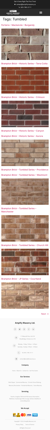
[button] (41, 12)
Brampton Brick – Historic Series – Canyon (22, 130)
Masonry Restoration (14, 385)
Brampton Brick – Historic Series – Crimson (23, 97)
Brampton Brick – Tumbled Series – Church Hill (24, 245)
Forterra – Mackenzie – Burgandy (18, 25)
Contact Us (26, 371)
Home (14, 371)
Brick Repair (12, 382)
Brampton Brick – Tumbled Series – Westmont (24, 175)
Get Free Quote (33, 371)
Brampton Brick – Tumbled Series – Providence (24, 169)
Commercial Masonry (21, 382)
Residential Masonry (27, 385)
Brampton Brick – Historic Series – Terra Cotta (24, 63)
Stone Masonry (37, 385)
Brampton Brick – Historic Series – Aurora (22, 136)
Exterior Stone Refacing (34, 382)
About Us (19, 371)
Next (45, 314)
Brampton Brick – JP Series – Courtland (21, 278)
